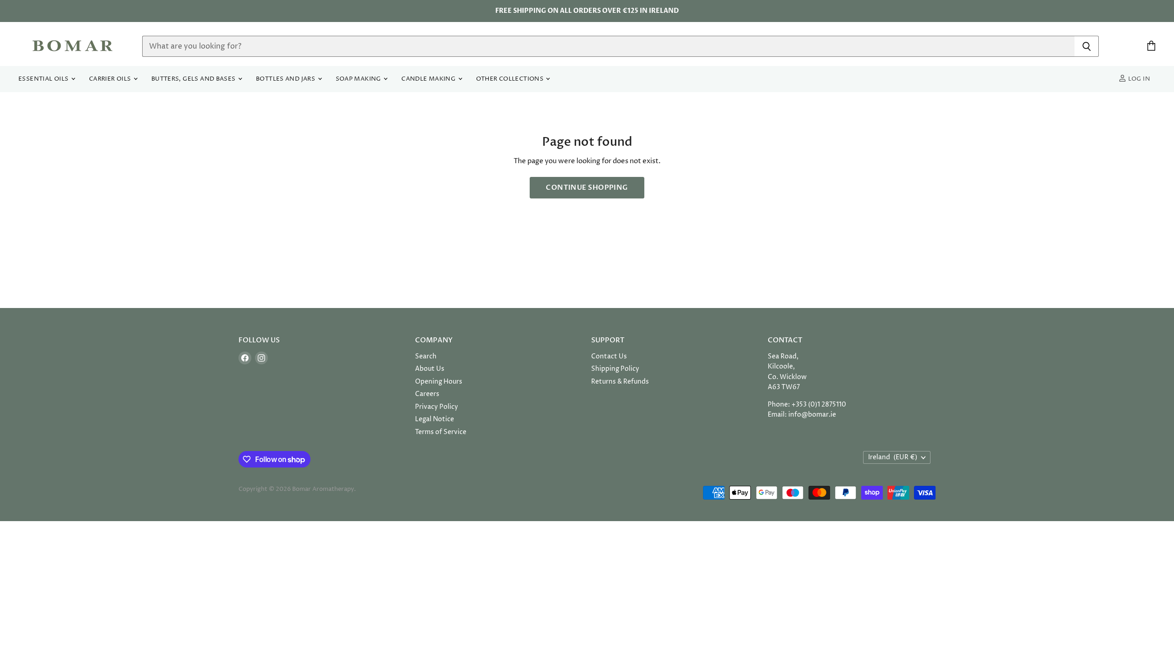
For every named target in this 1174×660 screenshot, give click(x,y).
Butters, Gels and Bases (194, 79)
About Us (429, 368)
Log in (1138, 79)
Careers (427, 394)
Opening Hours (438, 381)
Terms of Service (440, 432)
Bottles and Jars (286, 79)
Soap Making (359, 79)
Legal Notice (434, 419)
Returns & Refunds (620, 381)
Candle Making (429, 79)
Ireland (892, 457)
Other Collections (510, 79)
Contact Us (609, 356)
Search (426, 356)
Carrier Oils (111, 79)
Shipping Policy (615, 368)
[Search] (1086, 46)
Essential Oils (44, 79)
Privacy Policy (436, 406)
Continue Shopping (587, 187)
